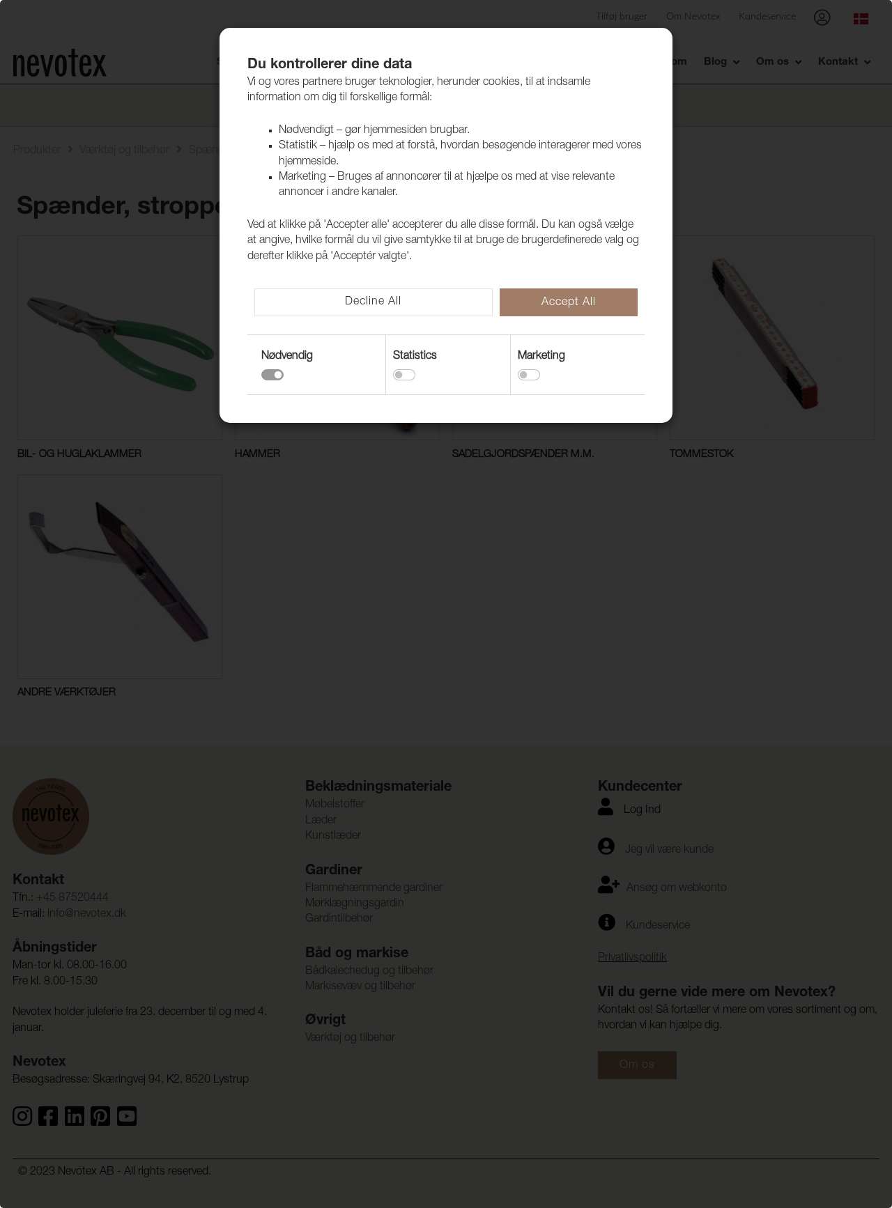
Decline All (373, 302)
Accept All (568, 303)
